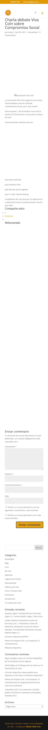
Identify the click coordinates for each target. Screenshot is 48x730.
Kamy (10, 32)
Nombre (9, 474)
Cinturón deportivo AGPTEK (16, 636)
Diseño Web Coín (33, 726)
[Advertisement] (24, 69)
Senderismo (10, 599)
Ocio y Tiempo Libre (13, 591)
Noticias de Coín (12, 587)
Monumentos (10, 583)
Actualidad (32, 32)
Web (7, 496)
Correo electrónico (13, 485)
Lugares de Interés (13, 579)
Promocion (9, 595)
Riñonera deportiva (13, 648)
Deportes (9, 575)
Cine (7, 567)
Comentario (10, 446)
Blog (7, 563)
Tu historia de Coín (13, 603)
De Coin (8, 571)
